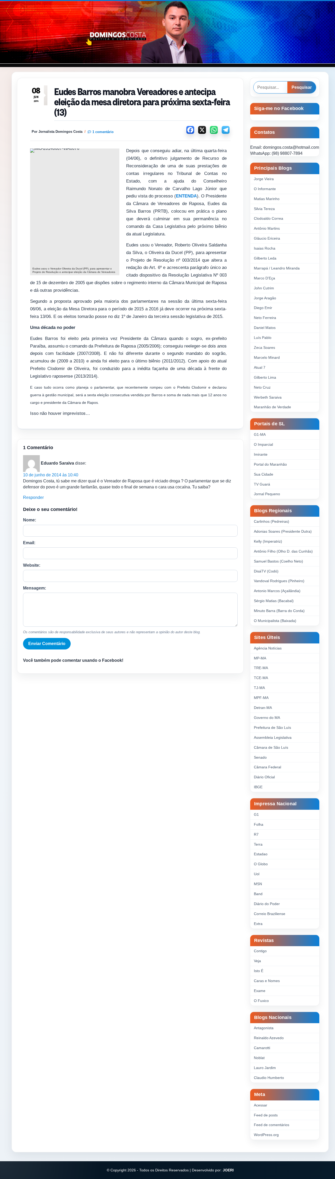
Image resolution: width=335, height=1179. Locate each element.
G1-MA (260, 434)
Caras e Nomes (267, 981)
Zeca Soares (264, 347)
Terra (258, 844)
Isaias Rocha (264, 248)
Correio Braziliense (269, 914)
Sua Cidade (263, 474)
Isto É (258, 971)
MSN (258, 884)
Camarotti (262, 1048)
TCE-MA (261, 678)
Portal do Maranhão (270, 464)
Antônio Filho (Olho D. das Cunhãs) (283, 551)
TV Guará (262, 484)
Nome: (29, 520)
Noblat (259, 1058)
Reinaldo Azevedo (269, 1038)
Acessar (260, 1105)
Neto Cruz (262, 387)
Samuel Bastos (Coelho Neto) (278, 561)
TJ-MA (259, 688)
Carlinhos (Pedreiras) (271, 521)
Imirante (260, 454)
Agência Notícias (268, 648)
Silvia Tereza (264, 209)
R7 (256, 834)
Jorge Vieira (264, 179)
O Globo (261, 864)
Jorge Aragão (265, 298)
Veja (257, 961)
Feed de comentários (271, 1125)
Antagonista (263, 1028)
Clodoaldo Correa (268, 218)
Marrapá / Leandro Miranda (277, 268)
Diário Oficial (264, 777)
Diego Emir (263, 308)
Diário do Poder (267, 904)
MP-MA (260, 658)
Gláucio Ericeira (267, 238)
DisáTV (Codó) (266, 571)
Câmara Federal (267, 767)
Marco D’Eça (264, 278)
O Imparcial (263, 444)
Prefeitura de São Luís (272, 727)
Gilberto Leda (265, 258)
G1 (256, 814)
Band (258, 894)
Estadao (260, 854)
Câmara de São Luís (271, 747)
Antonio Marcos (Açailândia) (277, 591)
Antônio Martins (267, 228)
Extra (258, 924)
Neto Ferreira (265, 318)
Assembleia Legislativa (273, 737)
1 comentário (103, 132)
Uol (256, 874)
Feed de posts (266, 1115)
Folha (258, 824)
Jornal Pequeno (267, 494)
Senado (260, 757)
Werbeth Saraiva (268, 397)
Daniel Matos (265, 328)
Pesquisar (302, 87)
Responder (33, 497)
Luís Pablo (262, 337)
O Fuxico (261, 1001)
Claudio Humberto (269, 1078)
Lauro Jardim (265, 1068)
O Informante (265, 189)
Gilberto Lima (265, 377)
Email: (29, 543)
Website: (31, 565)
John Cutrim (264, 288)
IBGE (258, 787)
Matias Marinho (267, 199)
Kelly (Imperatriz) (268, 541)
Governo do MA (267, 717)
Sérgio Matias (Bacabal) (274, 601)
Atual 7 (259, 367)
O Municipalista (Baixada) (275, 621)
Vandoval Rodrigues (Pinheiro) (279, 581)
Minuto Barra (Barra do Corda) (279, 611)
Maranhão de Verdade (272, 407)
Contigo (260, 951)
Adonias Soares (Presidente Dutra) (283, 531)
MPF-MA (261, 698)
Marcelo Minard (267, 357)
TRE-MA (261, 668)
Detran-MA (263, 708)
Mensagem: (34, 588)
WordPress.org (266, 1135)
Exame (259, 991)
